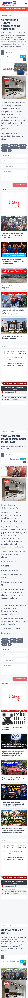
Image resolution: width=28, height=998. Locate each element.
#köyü (20, 639)
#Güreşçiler (14, 145)
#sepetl (13, 639)
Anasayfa (4, 15)
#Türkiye (23, 145)
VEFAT (10, 925)
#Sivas (22, 148)
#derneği (5, 642)
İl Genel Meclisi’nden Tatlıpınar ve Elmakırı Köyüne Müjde (14, 9)
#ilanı (4, 644)
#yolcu (15, 148)
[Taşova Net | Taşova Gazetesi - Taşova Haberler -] (9, 3)
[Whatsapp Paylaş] (24, 56)
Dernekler (11, 431)
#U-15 (4, 150)
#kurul (20, 642)
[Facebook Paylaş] (24, 59)
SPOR (10, 15)
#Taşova (5, 145)
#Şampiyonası (6, 148)
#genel (13, 642)
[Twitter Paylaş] (21, 56)
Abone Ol (5, 57)
